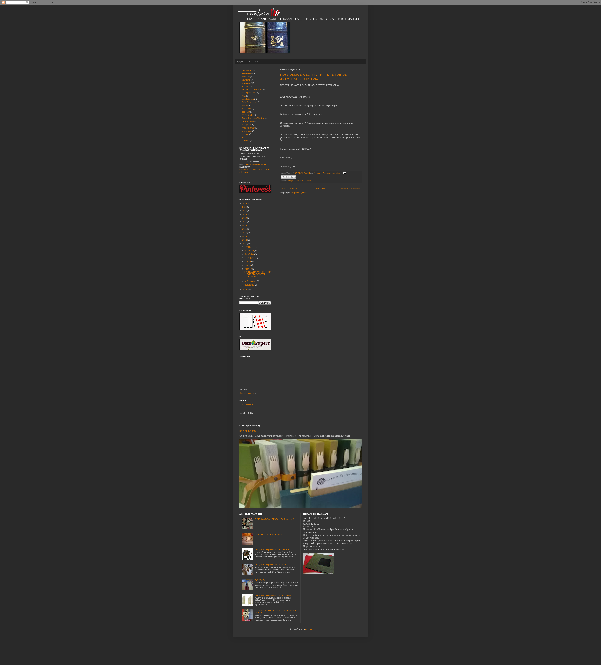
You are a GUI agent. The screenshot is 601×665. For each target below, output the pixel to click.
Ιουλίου (247, 261)
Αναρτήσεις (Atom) (299, 193)
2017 (244, 221)
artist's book (247, 131)
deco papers (247, 109)
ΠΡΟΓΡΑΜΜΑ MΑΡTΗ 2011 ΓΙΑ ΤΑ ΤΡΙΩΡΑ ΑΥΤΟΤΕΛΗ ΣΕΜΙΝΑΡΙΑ (313, 77)
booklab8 (246, 112)
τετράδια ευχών (248, 128)
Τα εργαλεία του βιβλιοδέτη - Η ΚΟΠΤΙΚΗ (272, 549)
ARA (244, 96)
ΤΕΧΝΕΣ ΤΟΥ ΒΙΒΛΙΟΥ (251, 89)
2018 (244, 218)
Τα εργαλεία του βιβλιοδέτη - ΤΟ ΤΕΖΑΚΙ (271, 565)
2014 (244, 233)
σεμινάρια (299, 181)
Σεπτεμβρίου (250, 258)
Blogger (308, 629)
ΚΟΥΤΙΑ (245, 86)
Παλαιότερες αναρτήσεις (350, 188)
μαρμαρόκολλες (248, 93)
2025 (244, 203)
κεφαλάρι (245, 141)
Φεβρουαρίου (250, 281)
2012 (244, 240)
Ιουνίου (247, 265)
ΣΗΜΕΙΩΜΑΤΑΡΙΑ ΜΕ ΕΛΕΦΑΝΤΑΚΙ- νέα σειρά (274, 519)
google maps (247, 404)
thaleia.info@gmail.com (256, 164)
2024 (244, 207)
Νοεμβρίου (249, 250)
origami (245, 134)
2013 (244, 236)
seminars (307, 181)
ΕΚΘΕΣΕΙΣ (246, 73)
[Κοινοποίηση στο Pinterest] (294, 177)
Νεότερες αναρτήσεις (289, 188)
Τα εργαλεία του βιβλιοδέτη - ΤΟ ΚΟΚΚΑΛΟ (273, 595)
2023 (244, 210)
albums (245, 105)
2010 (244, 289)
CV (256, 61)
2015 (244, 229)
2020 (244, 214)
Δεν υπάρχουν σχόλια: (332, 173)
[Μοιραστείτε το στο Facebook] (291, 177)
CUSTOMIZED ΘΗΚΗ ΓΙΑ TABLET (269, 534)
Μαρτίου (248, 269)
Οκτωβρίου (249, 254)
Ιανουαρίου (249, 285)
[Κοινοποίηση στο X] (288, 177)
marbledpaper (248, 99)
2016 (244, 225)
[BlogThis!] (285, 177)
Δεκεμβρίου (249, 247)
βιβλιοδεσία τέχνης (249, 102)
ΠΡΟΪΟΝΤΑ (246, 70)
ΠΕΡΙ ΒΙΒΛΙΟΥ (248, 121)
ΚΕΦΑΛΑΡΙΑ (260, 580)
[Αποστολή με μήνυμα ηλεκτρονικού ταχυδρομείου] (282, 177)
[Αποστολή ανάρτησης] (344, 173)
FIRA (244, 137)
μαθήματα (291, 181)
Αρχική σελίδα (244, 61)
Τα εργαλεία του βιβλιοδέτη (253, 118)
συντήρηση (246, 125)
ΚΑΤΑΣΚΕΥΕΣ (248, 115)
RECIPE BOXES (247, 431)
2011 (244, 244)
